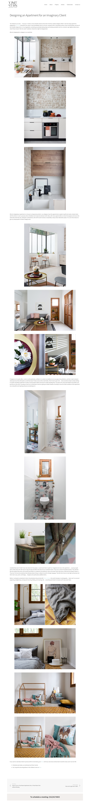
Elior (40, 767)
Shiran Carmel (47, 578)
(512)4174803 (54, 797)
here (42, 761)
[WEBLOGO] (13, 5)
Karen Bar (18, 25)
